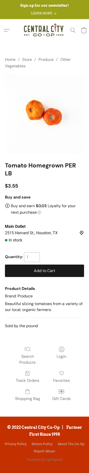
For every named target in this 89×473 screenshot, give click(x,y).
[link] (44, 13)
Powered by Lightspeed (45, 460)
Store (27, 59)
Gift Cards (61, 398)
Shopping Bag (27, 398)
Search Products (27, 359)
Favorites (61, 380)
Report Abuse (44, 451)
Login (61, 356)
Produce (46, 59)
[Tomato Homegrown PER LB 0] (44, 114)
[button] (45, 30)
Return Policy (42, 444)
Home (10, 59)
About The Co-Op (71, 444)
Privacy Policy (16, 444)
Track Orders (27, 380)
